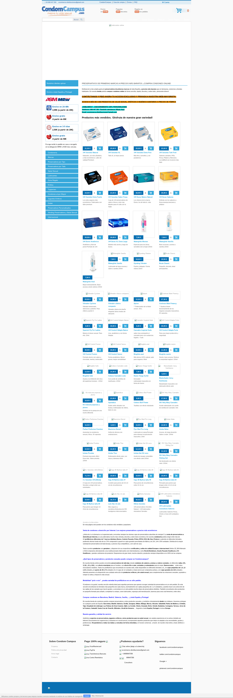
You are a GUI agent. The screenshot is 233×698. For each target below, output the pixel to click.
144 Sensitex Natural (90, 152)
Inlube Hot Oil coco (141, 453)
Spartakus (112, 402)
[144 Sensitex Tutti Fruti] (169, 135)
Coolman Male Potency (168, 303)
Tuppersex (52, 189)
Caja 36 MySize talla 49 (142, 480)
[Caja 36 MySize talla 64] (169, 471)
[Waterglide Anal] (93, 264)
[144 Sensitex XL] (118, 135)
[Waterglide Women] (144, 224)
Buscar (76, 19)
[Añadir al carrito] (100, 148)
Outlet (186, 19)
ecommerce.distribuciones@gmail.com (135, 650)
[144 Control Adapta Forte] (169, 322)
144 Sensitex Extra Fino (142, 152)
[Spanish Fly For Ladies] (93, 322)
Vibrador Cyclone (89, 303)
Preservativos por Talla (56, 166)
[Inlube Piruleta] (93, 445)
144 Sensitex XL (114, 152)
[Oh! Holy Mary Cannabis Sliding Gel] (169, 446)
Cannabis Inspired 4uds (143, 330)
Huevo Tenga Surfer (141, 376)
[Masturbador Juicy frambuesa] (169, 369)
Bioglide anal (139, 354)
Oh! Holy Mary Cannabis (168, 402)
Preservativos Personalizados (59, 208)
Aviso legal (55, 654)
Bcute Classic (164, 263)
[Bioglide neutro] (169, 346)
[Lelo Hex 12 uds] (118, 495)
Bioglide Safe (88, 376)
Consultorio (128, 662)
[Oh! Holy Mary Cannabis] (169, 394)
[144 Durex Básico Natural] (144, 179)
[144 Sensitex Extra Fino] (144, 135)
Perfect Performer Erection (93, 429)
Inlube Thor (112, 453)
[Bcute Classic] (169, 255)
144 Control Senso (115, 354)
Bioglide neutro (165, 354)
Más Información (98, 696)
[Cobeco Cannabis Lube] (118, 368)
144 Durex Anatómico (91, 241)
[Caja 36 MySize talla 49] (144, 471)
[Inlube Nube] (169, 421)
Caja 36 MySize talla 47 (116, 480)
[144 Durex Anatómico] (93, 224)
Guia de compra (119, 2)
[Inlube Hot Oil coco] (144, 445)
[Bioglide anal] (144, 346)
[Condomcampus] (63, 11)
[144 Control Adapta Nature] (118, 322)
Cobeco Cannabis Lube (117, 376)
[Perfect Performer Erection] (93, 421)
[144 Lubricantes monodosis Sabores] (169, 496)
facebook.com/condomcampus (171, 647)
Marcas (51, 157)
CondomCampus (105, 2)
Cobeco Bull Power (141, 402)
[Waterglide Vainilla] (169, 224)
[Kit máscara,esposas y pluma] (93, 395)
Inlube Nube (163, 429)
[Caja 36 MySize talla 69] (93, 495)
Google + (163, 661)
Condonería (117, 19)
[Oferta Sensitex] (144, 495)
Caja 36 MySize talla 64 (167, 480)
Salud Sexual (148, 19)
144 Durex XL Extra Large (117, 241)
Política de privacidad (59, 650)
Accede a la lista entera (90, 522)
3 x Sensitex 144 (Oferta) (92, 480)
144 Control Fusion (90, 354)
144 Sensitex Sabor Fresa (117, 197)
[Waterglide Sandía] (118, 255)
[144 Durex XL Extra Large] (118, 224)
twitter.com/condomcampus (170, 654)
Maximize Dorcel (114, 429)
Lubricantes (132, 19)
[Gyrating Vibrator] (144, 255)
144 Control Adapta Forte (168, 330)
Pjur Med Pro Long (141, 429)
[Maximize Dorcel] (118, 421)
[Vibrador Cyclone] (93, 295)
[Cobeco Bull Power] (144, 394)
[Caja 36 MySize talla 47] (118, 471)
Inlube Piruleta (88, 453)
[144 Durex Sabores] (169, 179)
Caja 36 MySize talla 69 (91, 504)
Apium (136, 303)
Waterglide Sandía (115, 263)
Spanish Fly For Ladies (91, 330)
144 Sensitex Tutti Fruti (167, 152)
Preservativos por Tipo (56, 162)
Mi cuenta (165, 2)
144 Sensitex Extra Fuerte (92, 197)
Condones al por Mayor (57, 194)
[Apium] (144, 295)
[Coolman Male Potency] (169, 295)
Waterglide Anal (89, 282)
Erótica (161, 19)
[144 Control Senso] (118, 346)
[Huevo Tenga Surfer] (144, 368)
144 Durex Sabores (166, 197)
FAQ (135, 2)
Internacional (53, 217)
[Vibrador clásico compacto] (118, 295)
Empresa (54, 646)
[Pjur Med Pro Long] (144, 421)
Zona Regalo (174, 19)
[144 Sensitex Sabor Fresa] (118, 179)
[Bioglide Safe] (93, 368)
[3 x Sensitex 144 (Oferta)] (93, 471)
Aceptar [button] (86, 696)
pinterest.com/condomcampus (171, 668)
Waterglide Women (141, 241)
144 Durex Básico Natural (143, 197)
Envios (129, 2)
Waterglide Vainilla (166, 241)
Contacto (54, 657)
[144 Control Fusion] (93, 346)
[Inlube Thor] (118, 445)
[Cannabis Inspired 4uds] (144, 322)
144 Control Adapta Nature (118, 330)
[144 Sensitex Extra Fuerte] (93, 179)
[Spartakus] (118, 394)
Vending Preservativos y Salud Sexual (62, 212)
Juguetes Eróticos (55, 199)
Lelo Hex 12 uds (114, 504)
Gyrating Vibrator (140, 263)
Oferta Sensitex (139, 504)
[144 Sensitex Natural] (93, 135)
